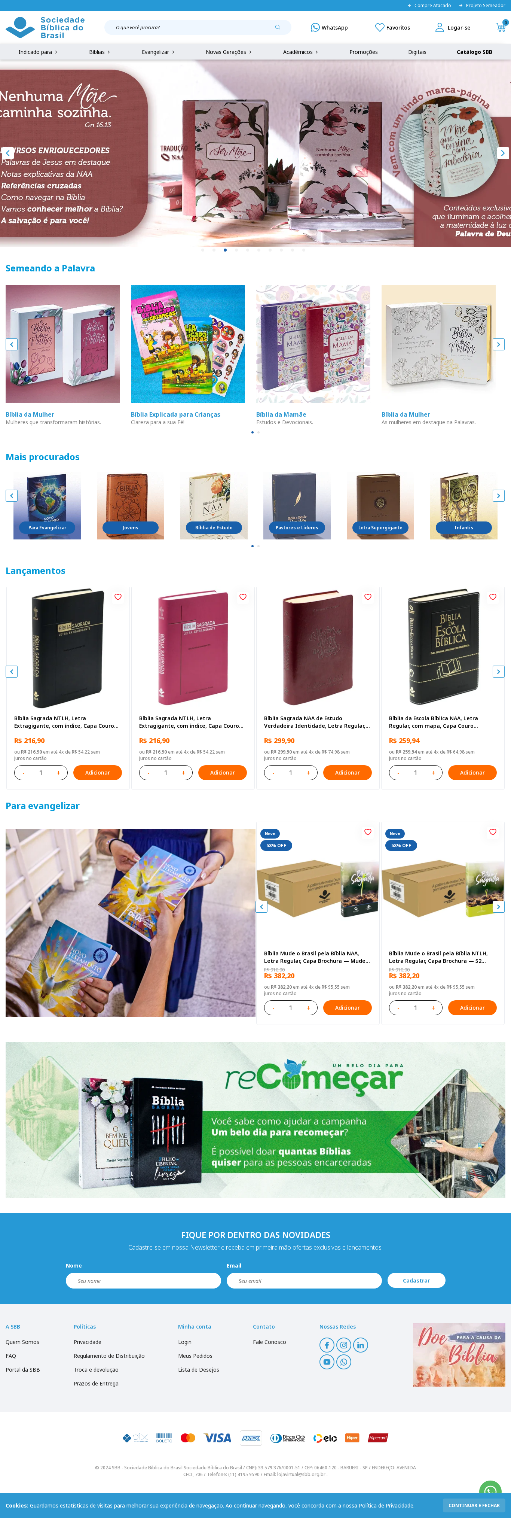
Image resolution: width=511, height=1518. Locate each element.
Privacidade (87, 1341)
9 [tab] (293, 250)
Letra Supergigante (380, 527)
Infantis (464, 527)
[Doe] (459, 1355)
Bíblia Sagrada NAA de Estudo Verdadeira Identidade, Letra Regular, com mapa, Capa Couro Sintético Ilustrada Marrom (314, 722)
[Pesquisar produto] (280, 30)
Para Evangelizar (47, 527)
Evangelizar (156, 51)
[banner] (131, 923)
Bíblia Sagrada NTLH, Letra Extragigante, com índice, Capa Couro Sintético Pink (189, 722)
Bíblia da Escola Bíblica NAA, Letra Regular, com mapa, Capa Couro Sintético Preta (433, 722)
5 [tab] (248, 250)
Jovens (130, 527)
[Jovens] (130, 505)
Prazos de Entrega (96, 1383)
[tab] (252, 432)
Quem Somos (22, 1341)
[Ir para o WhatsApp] (490, 1492)
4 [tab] (237, 250)
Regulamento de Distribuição (109, 1355)
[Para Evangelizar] (47, 505)
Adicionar (97, 772)
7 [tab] (270, 250)
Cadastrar (416, 1280)
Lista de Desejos (198, 1369)
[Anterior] (8, 153)
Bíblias (97, 51)
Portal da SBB (23, 1369)
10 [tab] (304, 250)
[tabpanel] (255, 153)
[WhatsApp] (329, 27)
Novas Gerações (227, 51)
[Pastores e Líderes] (297, 505)
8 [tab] (282, 250)
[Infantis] (464, 505)
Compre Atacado (432, 5)
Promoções (363, 51)
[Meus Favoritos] (392, 27)
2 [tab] (214, 250)
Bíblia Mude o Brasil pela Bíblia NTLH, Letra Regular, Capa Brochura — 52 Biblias (438, 957)
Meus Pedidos (195, 1355)
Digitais (417, 51)
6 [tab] (259, 250)
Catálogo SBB (474, 51)
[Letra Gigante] (380, 505)
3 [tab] (225, 250)
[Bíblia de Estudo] (214, 505)
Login (185, 1341)
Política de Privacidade (386, 1505)
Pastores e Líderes (297, 527)
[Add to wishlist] (118, 598)
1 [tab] (203, 250)
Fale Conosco (269, 1341)
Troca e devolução (96, 1369)
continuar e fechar (474, 1505)
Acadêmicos (298, 51)
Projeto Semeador (485, 5)
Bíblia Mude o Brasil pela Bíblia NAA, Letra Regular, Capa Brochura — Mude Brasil (314, 957)
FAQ (11, 1355)
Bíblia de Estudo (214, 527)
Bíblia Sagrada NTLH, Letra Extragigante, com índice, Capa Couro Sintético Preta (64, 722)
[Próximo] (503, 153)
